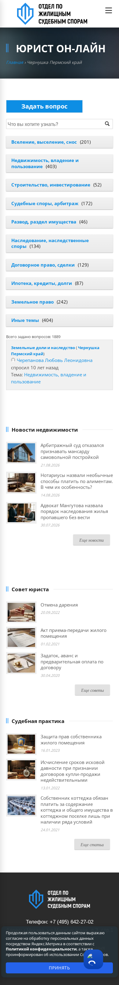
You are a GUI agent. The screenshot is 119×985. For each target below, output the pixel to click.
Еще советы (92, 690)
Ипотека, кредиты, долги (41, 283)
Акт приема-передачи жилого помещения (73, 633)
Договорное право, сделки (43, 265)
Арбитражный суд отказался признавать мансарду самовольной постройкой (72, 451)
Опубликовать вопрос (44, 106)
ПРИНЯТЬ (59, 968)
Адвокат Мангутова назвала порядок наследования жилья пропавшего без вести (74, 511)
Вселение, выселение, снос (44, 142)
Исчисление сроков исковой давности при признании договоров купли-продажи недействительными (73, 771)
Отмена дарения (59, 605)
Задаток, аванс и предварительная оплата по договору (72, 661)
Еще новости (91, 540)
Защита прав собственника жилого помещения (71, 739)
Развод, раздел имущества (43, 222)
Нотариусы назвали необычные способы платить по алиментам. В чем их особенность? (77, 481)
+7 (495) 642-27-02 (71, 922)
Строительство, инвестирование (50, 185)
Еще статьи (92, 844)
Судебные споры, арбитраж (44, 203)
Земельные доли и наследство (43, 347)
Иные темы (25, 320)
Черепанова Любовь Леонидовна (54, 360)
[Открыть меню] (108, 10)
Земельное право (32, 302)
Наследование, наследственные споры (50, 243)
